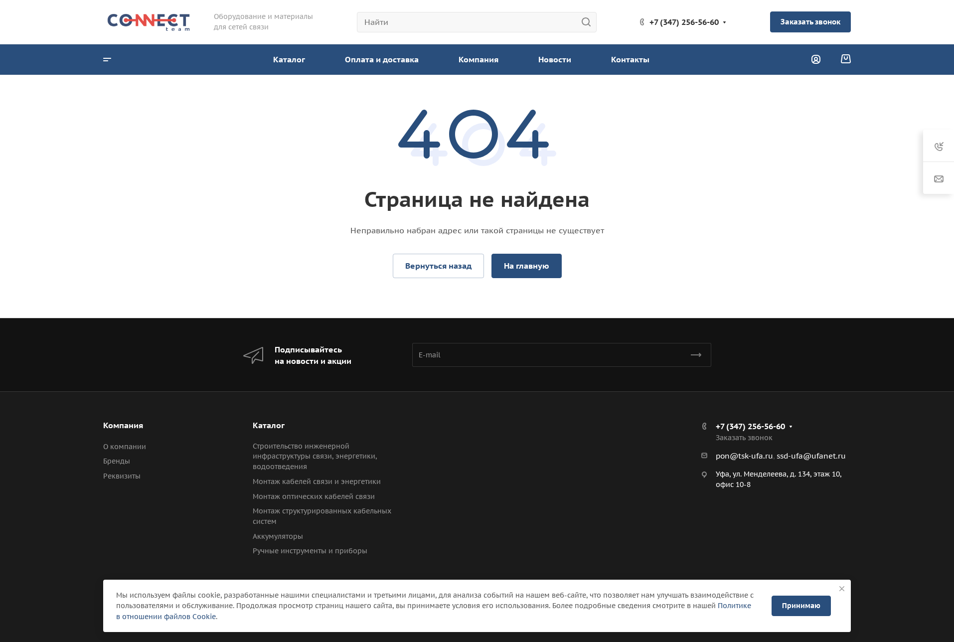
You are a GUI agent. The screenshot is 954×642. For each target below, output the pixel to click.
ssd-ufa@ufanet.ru (811, 456)
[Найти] (589, 22)
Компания (123, 425)
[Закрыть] (842, 589)
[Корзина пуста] (845, 59)
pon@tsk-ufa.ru (744, 456)
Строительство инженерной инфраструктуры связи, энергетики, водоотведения (315, 457)
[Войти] (815, 59)
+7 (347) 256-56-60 (684, 22)
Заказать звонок (810, 21)
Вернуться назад (438, 266)
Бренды (116, 461)
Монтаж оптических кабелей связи (314, 496)
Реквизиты (122, 476)
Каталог (269, 425)
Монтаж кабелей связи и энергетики (317, 481)
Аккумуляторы (278, 536)
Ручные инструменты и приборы (310, 550)
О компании (124, 446)
